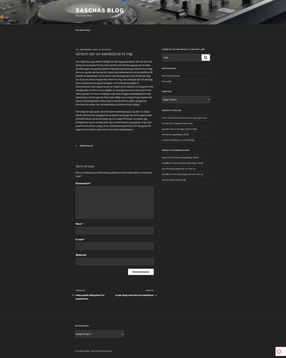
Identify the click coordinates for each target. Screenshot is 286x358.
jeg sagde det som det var (184, 168)
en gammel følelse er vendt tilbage (178, 140)
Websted (81, 255)
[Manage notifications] (279, 351)
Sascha (106, 50)
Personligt (87, 146)
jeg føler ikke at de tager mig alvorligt (179, 129)
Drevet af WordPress (102, 351)
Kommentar (83, 183)
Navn (79, 223)
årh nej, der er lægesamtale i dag (177, 123)
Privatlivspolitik (82, 351)
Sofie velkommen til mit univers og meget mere (184, 118)
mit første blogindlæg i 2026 (175, 134)
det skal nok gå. (179, 180)
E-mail (80, 239)
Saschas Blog (100, 10)
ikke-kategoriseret (170, 75)
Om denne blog (82, 30)
